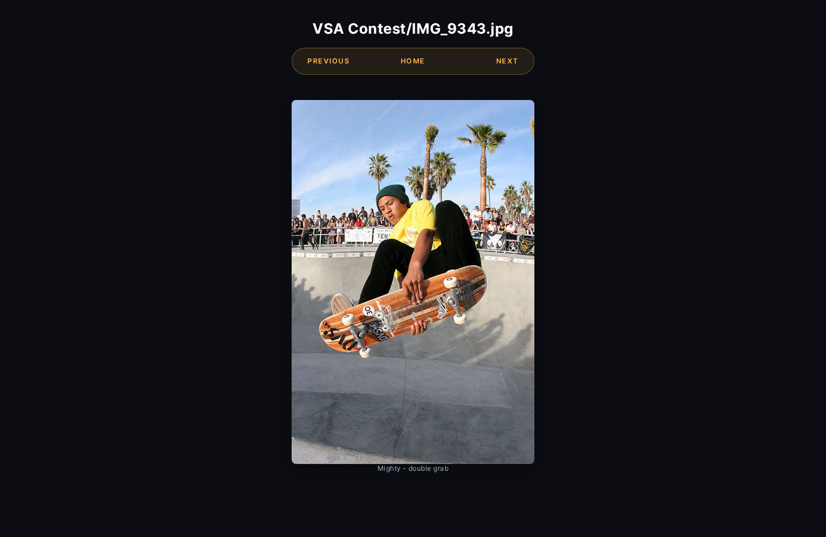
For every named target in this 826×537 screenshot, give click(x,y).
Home (413, 61)
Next (507, 61)
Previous (328, 61)
